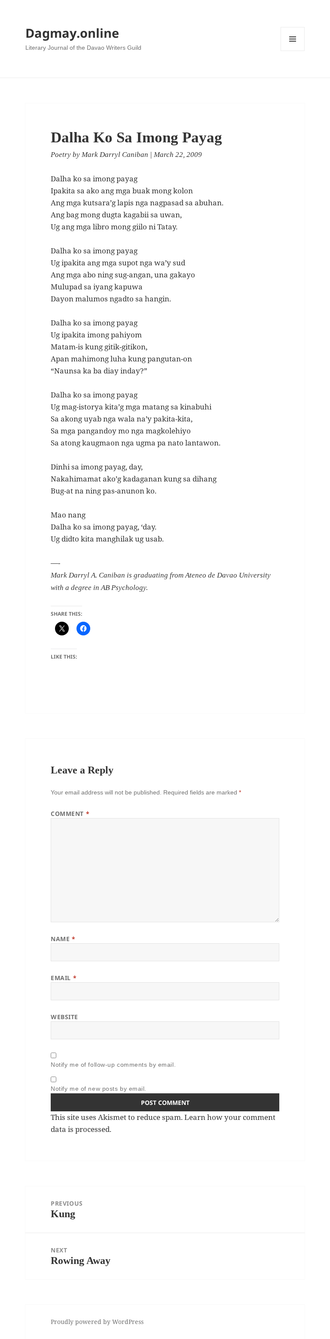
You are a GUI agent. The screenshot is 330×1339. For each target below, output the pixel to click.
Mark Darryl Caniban (115, 154)
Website (64, 1017)
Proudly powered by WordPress (97, 1322)
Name (63, 939)
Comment (70, 813)
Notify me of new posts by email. (99, 1088)
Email (63, 978)
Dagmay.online (72, 32)
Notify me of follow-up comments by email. (113, 1064)
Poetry (61, 154)
